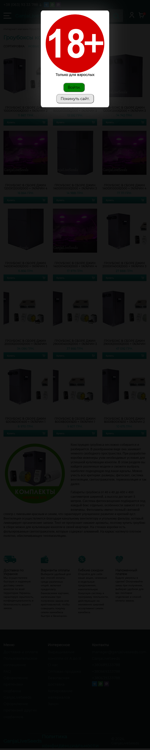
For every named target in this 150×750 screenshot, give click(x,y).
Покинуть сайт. (75, 98)
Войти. (74, 87)
